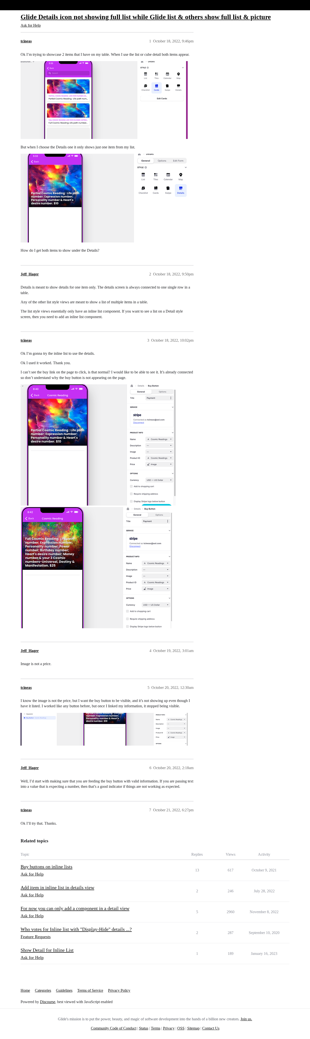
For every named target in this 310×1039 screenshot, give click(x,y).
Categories (43, 990)
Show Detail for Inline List (47, 950)
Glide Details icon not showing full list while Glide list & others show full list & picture (146, 17)
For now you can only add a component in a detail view (75, 908)
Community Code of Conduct (113, 1028)
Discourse (47, 1002)
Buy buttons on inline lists (46, 866)
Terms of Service (90, 990)
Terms (155, 1028)
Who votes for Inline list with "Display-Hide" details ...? (76, 929)
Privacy (169, 1028)
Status (143, 1028)
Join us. (246, 1019)
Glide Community (16, 5)
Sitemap (193, 1028)
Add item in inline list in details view (57, 887)
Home (25, 990)
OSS (181, 1028)
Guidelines (64, 990)
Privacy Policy (119, 990)
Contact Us (210, 1028)
